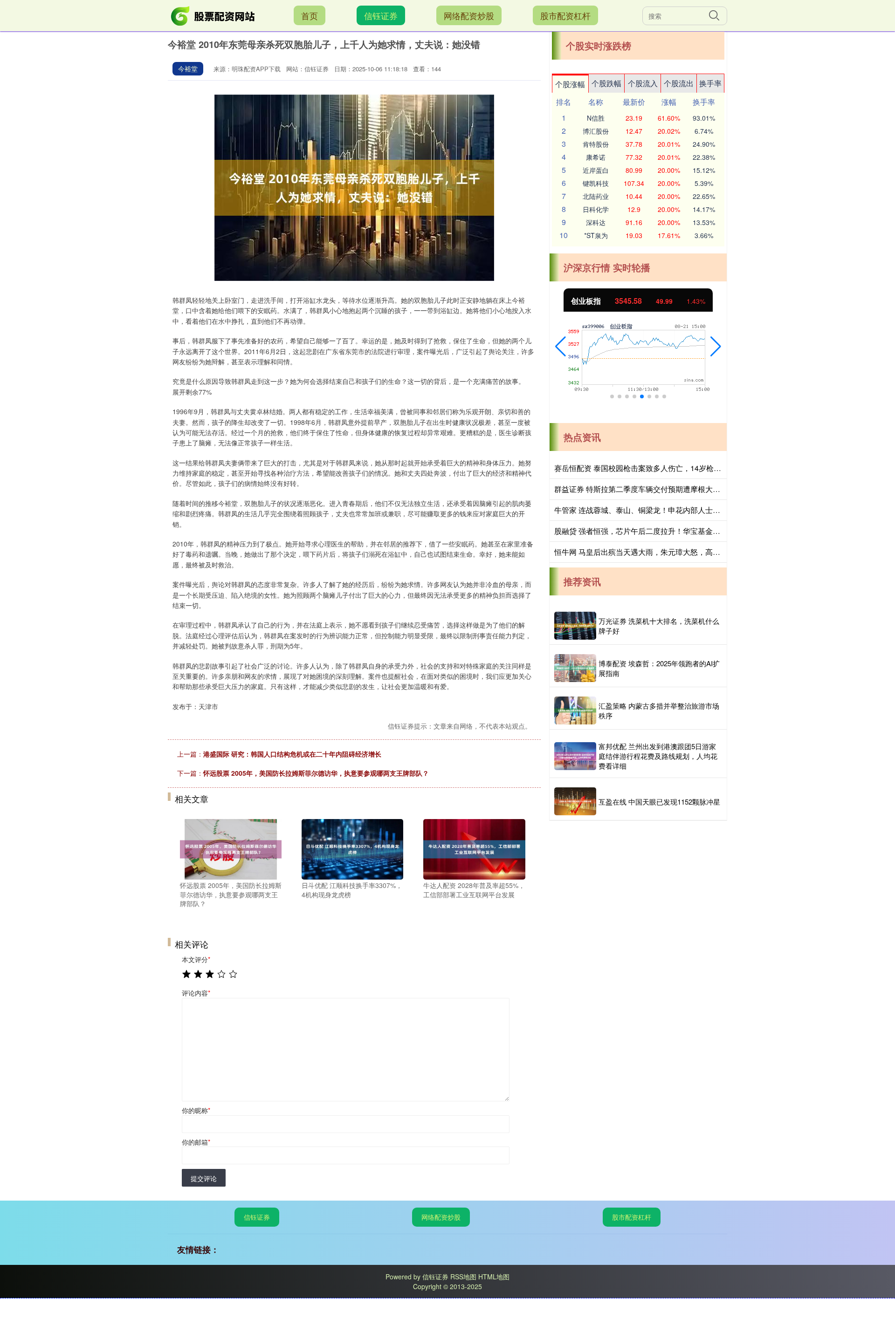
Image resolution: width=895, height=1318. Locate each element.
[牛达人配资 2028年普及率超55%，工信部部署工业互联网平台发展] (474, 848)
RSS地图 (463, 1276)
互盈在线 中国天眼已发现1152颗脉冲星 (659, 801)
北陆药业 (596, 196)
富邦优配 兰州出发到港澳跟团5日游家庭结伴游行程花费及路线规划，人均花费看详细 (658, 756)
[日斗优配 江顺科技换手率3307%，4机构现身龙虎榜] (352, 848)
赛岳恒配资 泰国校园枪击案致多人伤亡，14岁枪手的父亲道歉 (656, 468)
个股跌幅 (606, 83)
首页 (309, 15)
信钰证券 (381, 15)
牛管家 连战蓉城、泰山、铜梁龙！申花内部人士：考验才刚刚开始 (663, 510)
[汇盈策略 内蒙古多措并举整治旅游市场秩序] (575, 710)
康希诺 (596, 157)
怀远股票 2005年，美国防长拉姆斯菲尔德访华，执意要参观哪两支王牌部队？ (316, 773)
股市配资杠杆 (565, 15)
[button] (560, 346)
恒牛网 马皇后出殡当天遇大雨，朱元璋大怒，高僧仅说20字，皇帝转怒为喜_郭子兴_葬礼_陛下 (711, 551)
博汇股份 (596, 131)
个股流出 (679, 83)
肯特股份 (596, 144)
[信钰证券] (213, 14)
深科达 (596, 222)
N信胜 (596, 118)
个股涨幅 (570, 84)
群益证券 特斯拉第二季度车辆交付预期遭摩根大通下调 (644, 489)
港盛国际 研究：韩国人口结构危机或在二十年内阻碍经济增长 (292, 753)
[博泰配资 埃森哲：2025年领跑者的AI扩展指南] (575, 668)
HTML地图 (493, 1276)
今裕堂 (188, 68)
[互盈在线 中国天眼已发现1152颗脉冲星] (575, 801)
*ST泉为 (596, 235)
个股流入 (643, 83)
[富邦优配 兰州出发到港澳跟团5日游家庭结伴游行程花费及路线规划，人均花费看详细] (575, 756)
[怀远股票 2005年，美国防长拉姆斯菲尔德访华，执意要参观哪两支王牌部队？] (231, 848)
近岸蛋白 (596, 170)
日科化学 (596, 209)
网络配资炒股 (469, 15)
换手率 (710, 83)
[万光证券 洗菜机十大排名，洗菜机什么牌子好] (575, 626)
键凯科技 (596, 183)
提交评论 (204, 1178)
